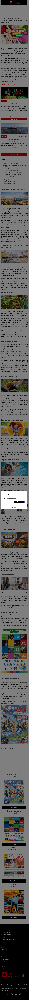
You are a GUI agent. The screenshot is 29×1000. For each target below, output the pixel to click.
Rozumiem (19, 502)
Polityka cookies (14, 507)
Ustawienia (8, 502)
